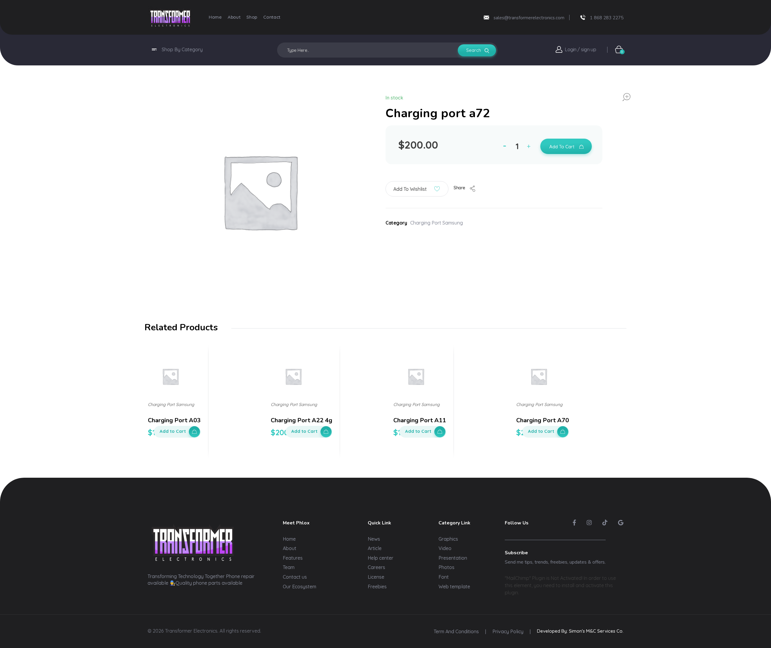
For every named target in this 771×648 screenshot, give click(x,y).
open (626, 97)
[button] (530, 147)
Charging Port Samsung (436, 223)
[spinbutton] (518, 146)
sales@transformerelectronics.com (529, 18)
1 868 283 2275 (606, 18)
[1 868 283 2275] (582, 17)
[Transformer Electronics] (170, 17)
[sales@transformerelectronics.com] (486, 17)
